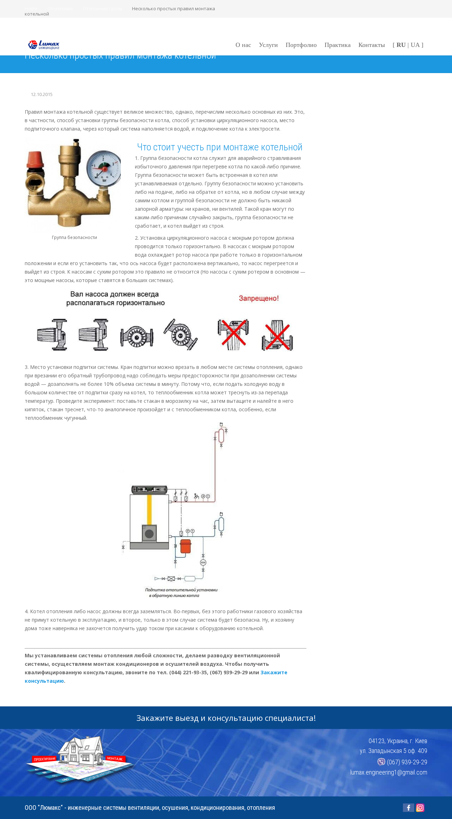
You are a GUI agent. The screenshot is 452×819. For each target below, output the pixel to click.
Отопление (60, 8)
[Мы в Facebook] (408, 807)
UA (415, 44)
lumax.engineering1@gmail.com (388, 772)
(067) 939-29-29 (407, 762)
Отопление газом (102, 8)
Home (31, 8)
